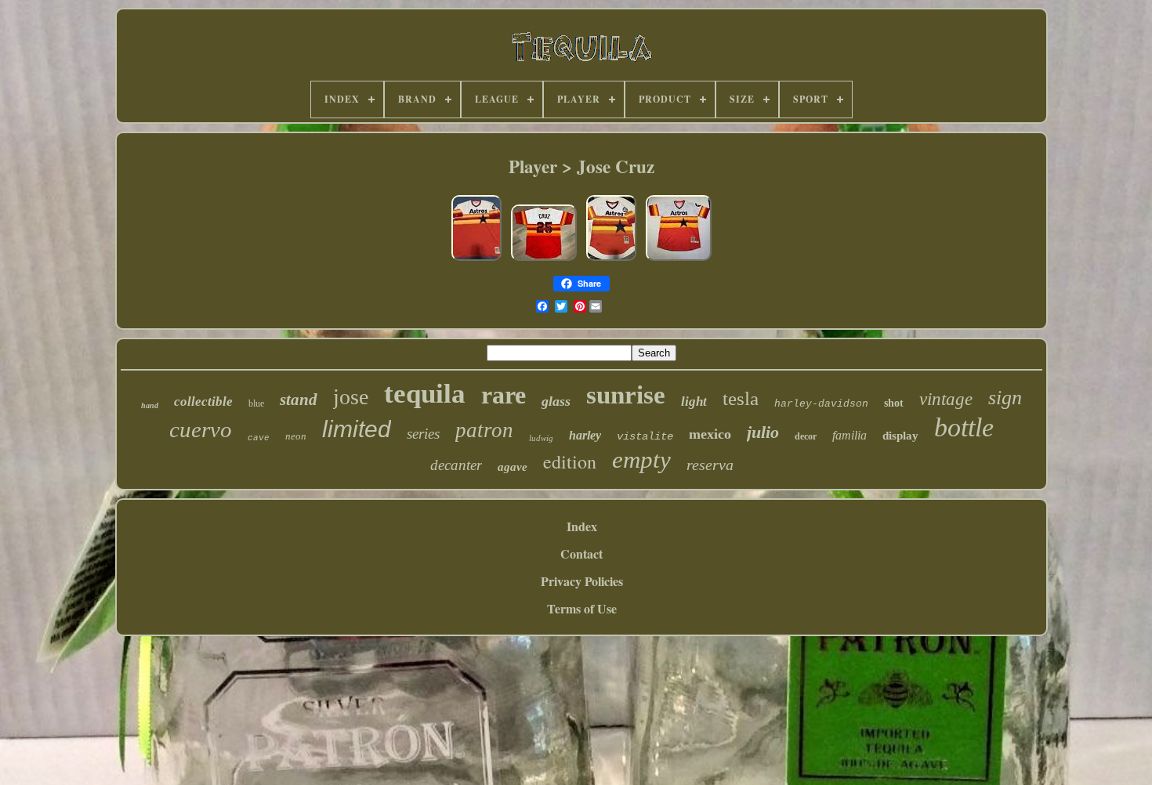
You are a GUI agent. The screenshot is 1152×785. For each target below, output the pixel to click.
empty (641, 459)
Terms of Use (582, 608)
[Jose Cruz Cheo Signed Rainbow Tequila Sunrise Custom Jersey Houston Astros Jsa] (544, 259)
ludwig (541, 438)
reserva (710, 464)
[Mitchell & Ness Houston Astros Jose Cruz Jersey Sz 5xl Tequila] (476, 259)
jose (350, 397)
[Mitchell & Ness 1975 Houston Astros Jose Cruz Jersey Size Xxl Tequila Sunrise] (679, 259)
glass (556, 401)
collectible (203, 401)
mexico (710, 434)
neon (295, 436)
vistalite (645, 436)
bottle (964, 427)
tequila (425, 393)
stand (298, 399)
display (900, 435)
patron (484, 430)
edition (569, 461)
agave (512, 467)
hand (149, 405)
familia (849, 435)
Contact (581, 553)
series (423, 433)
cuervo (200, 429)
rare (503, 395)
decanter (456, 465)
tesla (741, 398)
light (694, 401)
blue (256, 403)
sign (1005, 397)
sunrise (625, 395)
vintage (946, 399)
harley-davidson (821, 404)
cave (259, 438)
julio (763, 432)
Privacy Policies (582, 581)
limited (356, 429)
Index (582, 526)
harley (585, 435)
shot (894, 403)
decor (806, 436)
